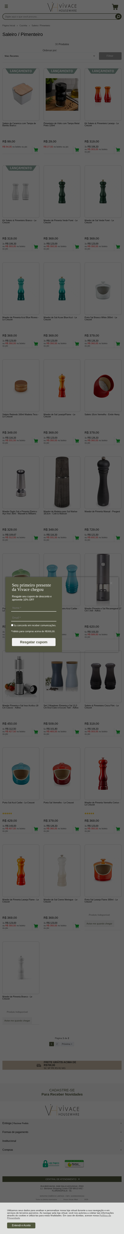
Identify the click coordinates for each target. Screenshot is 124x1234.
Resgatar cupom (33, 642)
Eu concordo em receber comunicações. (34, 625)
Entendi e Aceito (21, 1225)
